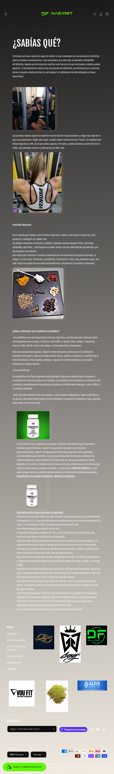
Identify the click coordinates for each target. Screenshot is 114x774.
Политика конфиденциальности (94, 765)
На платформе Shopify (46, 765)
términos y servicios (15, 656)
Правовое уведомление (75, 768)
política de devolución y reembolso (16, 648)
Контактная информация (97, 768)
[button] (6, 14)
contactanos (12, 634)
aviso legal (11, 669)
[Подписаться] (53, 729)
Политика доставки (56, 768)
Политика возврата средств (69, 765)
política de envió (14, 662)
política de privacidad (16, 640)
